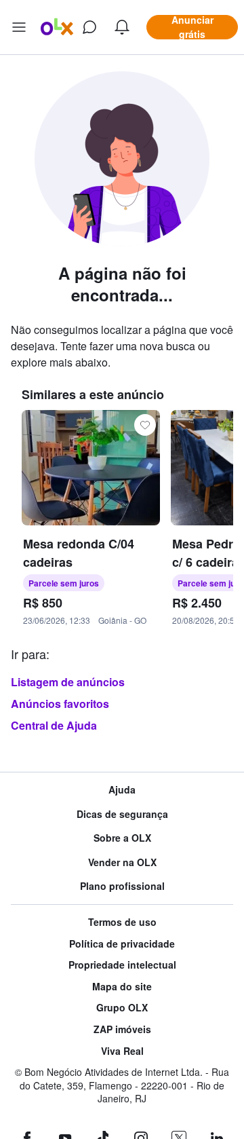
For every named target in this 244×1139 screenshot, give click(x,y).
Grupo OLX (122, 1007)
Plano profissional (122, 886)
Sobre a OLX (122, 838)
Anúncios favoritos (60, 703)
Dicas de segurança (122, 814)
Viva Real (122, 1051)
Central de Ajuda (54, 725)
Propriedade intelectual (122, 964)
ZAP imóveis (122, 1029)
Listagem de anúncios (68, 682)
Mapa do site (122, 986)
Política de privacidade (122, 943)
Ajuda (122, 789)
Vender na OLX (122, 862)
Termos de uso (122, 922)
